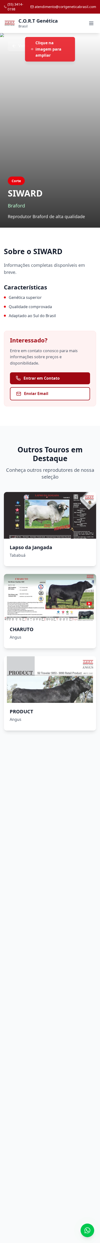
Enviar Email (36, 393)
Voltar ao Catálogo (35, 45)
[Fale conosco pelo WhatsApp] (87, 1230)
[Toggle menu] (91, 23)
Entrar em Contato (42, 378)
